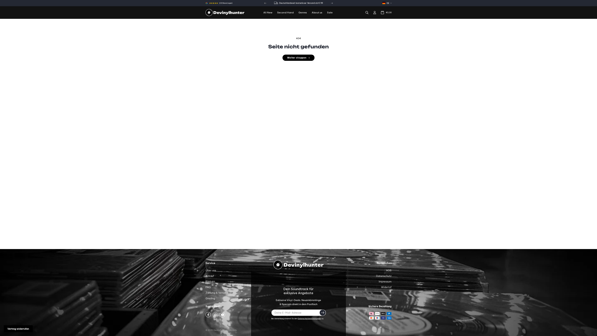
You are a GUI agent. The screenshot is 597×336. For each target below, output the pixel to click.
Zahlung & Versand (217, 292)
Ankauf (210, 276)
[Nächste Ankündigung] (331, 3)
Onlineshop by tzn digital (380, 330)
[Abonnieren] (322, 313)
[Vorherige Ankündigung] (265, 3)
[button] (303, 12)
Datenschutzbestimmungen (309, 318)
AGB (388, 270)
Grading (210, 298)
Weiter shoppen (296, 57)
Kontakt (210, 281)
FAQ (208, 287)
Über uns (211, 270)
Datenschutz (383, 276)
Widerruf (386, 287)
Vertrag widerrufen (18, 328)
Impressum (385, 281)
